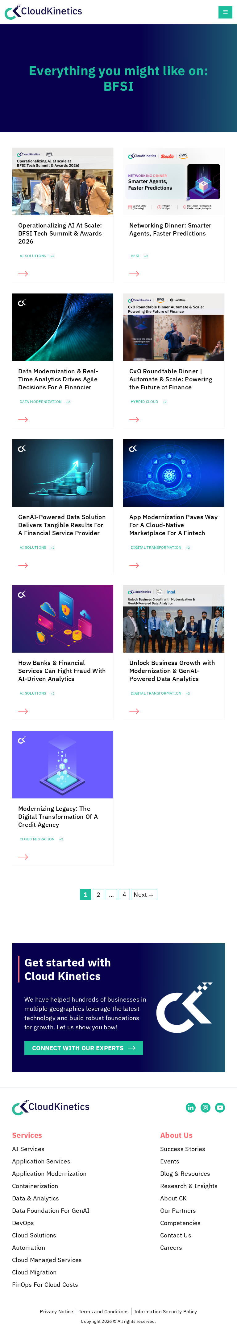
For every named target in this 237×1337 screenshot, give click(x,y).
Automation (28, 1247)
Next (144, 894)
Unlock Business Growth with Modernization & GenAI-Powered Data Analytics (172, 670)
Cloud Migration (37, 839)
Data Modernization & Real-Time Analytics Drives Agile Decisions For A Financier (58, 379)
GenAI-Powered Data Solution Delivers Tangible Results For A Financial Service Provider (62, 525)
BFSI (135, 255)
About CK (173, 1198)
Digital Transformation (156, 547)
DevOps (23, 1223)
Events (170, 1161)
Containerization (35, 1186)
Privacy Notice (56, 1311)
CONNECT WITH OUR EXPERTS (77, 1048)
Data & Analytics (35, 1198)
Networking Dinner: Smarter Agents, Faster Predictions (170, 229)
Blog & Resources (185, 1173)
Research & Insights (189, 1186)
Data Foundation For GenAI (51, 1210)
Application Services (41, 1161)
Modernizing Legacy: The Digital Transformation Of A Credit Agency (58, 816)
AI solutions (33, 255)
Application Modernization (49, 1173)
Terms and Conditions (104, 1311)
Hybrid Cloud (144, 401)
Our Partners (178, 1210)
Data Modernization (40, 401)
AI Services (28, 1149)
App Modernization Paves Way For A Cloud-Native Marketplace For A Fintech (173, 525)
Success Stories (183, 1149)
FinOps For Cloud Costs (45, 1284)
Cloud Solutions (34, 1235)
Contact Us (175, 1235)
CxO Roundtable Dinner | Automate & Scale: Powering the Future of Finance (171, 379)
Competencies (180, 1223)
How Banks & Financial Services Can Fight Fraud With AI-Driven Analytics (62, 670)
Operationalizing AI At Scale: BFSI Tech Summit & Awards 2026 (60, 233)
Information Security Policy (165, 1311)
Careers (171, 1247)
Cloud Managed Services (47, 1260)
